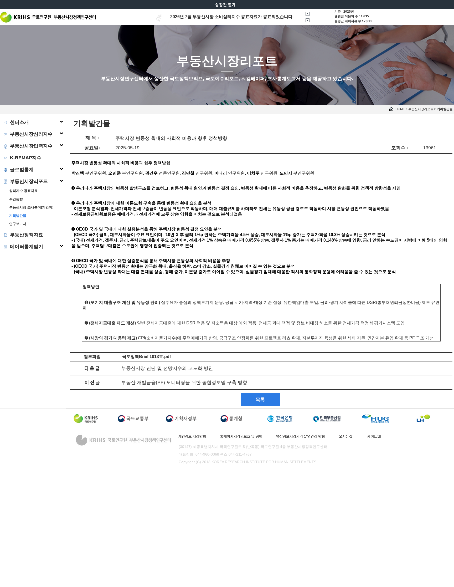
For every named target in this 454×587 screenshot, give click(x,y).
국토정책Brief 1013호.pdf (146, 356)
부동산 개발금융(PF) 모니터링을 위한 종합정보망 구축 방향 (184, 382)
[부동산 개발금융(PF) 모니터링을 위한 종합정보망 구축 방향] (92, 382)
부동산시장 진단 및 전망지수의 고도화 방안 (167, 368)
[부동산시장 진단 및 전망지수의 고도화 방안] (92, 368)
